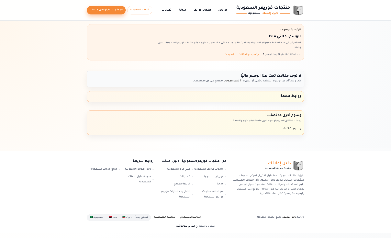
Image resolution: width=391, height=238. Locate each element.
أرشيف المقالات (232, 81)
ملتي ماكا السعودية (178, 169)
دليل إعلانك (289, 217)
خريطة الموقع (182, 184)
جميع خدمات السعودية (104, 169)
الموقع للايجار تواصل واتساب (106, 10)
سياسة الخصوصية (165, 217)
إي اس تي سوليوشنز (187, 226)
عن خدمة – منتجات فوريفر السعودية (213, 194)
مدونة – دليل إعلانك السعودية (139, 179)
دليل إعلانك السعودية (138, 169)
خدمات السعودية (139, 10)
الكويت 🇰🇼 (127, 217)
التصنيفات (230, 54)
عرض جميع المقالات (249, 54)
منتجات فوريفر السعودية (209, 169)
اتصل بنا (166, 10)
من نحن (222, 10)
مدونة (183, 10)
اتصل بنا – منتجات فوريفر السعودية (175, 194)
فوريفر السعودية (214, 176)
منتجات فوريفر (202, 10)
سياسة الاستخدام (190, 217)
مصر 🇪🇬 (113, 217)
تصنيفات (185, 176)
